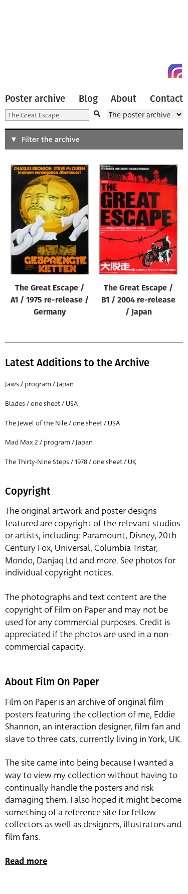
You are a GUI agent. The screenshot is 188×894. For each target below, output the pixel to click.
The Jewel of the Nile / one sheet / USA (62, 423)
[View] (50, 221)
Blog (88, 98)
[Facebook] (157, 71)
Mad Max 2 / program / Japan (49, 442)
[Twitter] (139, 71)
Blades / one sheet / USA (41, 403)
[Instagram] (175, 71)
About (123, 98)
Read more (26, 861)
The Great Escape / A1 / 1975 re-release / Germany (50, 300)
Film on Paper (27, 41)
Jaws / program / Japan (39, 384)
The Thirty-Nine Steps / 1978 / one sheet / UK (70, 462)
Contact (166, 98)
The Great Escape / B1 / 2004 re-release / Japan (138, 300)
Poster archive (35, 98)
